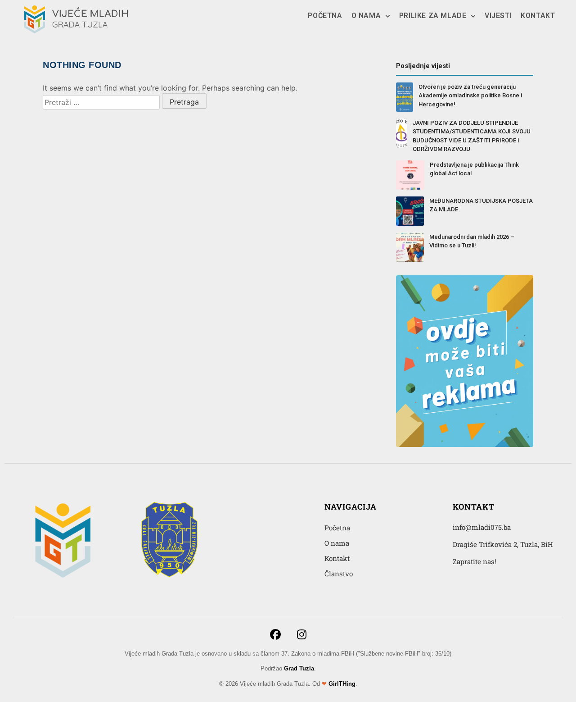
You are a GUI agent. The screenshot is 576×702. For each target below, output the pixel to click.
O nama (366, 15)
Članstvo (338, 573)
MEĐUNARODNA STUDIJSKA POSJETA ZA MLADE (481, 205)
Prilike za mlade (433, 15)
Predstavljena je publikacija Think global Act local (474, 169)
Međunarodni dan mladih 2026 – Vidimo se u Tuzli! (471, 241)
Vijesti (498, 15)
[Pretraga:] (101, 102)
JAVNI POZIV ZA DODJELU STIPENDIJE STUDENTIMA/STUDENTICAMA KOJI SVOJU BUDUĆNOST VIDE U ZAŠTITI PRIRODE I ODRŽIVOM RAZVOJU (472, 136)
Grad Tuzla (299, 668)
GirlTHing (342, 683)
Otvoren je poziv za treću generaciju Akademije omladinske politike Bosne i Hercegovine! (470, 95)
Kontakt (538, 15)
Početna (325, 15)
